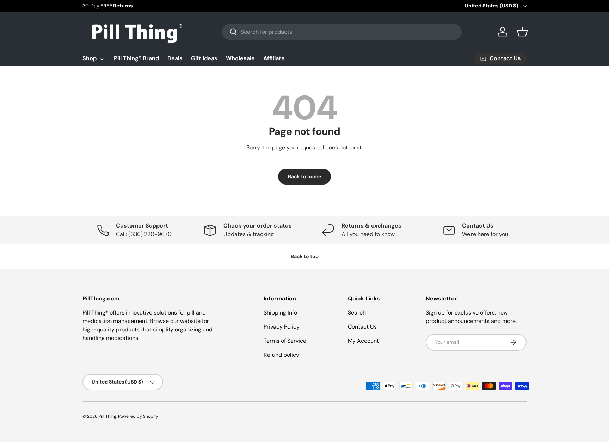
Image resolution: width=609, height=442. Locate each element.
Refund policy (281, 355)
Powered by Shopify (138, 416)
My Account (363, 340)
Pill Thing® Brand (136, 58)
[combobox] (342, 32)
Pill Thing (107, 416)
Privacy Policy (282, 326)
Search (357, 312)
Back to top (305, 256)
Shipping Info (280, 312)
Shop (89, 58)
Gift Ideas (204, 58)
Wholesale (240, 58)
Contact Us (362, 326)
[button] (522, 31)
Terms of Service (285, 340)
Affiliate (274, 58)
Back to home (304, 176)
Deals (175, 58)
